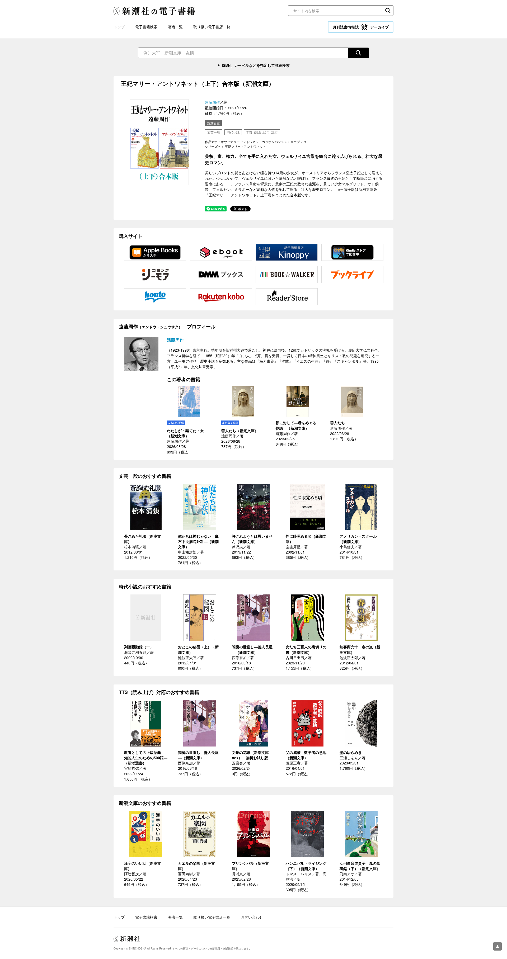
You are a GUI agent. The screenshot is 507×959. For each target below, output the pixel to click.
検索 (387, 11)
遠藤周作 (212, 102)
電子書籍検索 (146, 26)
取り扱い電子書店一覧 (211, 26)
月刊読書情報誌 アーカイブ (361, 27)
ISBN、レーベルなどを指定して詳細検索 (256, 65)
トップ (119, 26)
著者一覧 (175, 26)
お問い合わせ (252, 917)
